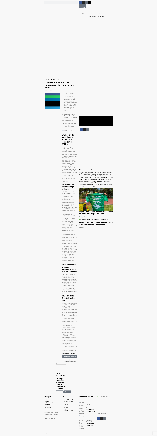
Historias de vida (50, 402)
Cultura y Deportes (92, 16)
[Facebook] (80, 2)
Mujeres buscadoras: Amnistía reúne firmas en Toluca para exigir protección (96, 213)
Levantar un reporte (50, 418)
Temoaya (102, 184)
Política (83, 13)
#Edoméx (86, 172)
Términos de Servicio (68, 401)
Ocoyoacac (81, 182)
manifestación (87, 181)
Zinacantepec (92, 186)
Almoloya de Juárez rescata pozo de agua (90, 423)
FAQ (65, 406)
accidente (100, 174)
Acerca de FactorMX (68, 399)
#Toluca (86, 174)
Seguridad (90, 13)
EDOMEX (109, 11)
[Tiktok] (86, 2)
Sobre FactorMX (95, 11)
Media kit (66, 407)
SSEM (98, 184)
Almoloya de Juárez (96, 175)
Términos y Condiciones (51, 417)
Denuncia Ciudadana (99, 13)
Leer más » (81, 217)
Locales (103, 11)
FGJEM (85, 179)
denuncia (93, 177)
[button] (52, 94)
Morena (101, 181)
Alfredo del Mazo (86, 175)
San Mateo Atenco (107, 182)
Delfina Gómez (86, 177)
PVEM (98, 182)
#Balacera (81, 172)
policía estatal (88, 182)
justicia (109, 179)
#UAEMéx (94, 174)
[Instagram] (83, 2)
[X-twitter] (89, 2)
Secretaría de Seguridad (83, 184)
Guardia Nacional (93, 179)
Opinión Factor (101, 16)
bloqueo (107, 175)
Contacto (66, 402)
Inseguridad (101, 179)
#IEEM (96, 172)
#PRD (108, 172)
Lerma (81, 181)
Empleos (66, 409)
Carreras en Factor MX (51, 420)
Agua (104, 174)
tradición (81, 186)
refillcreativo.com (100, 414)
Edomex (101, 177)
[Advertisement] (93, 97)
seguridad (92, 184)
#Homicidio (91, 172)
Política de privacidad (68, 410)
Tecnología (48, 407)
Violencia (86, 186)
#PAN (100, 172)
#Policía (104, 172)
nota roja (107, 181)
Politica (93, 182)
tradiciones (108, 184)
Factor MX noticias (85, 11)
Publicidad (66, 404)
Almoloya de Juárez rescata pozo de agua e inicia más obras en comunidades (96, 224)
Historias (108, 13)
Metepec (95, 181)
